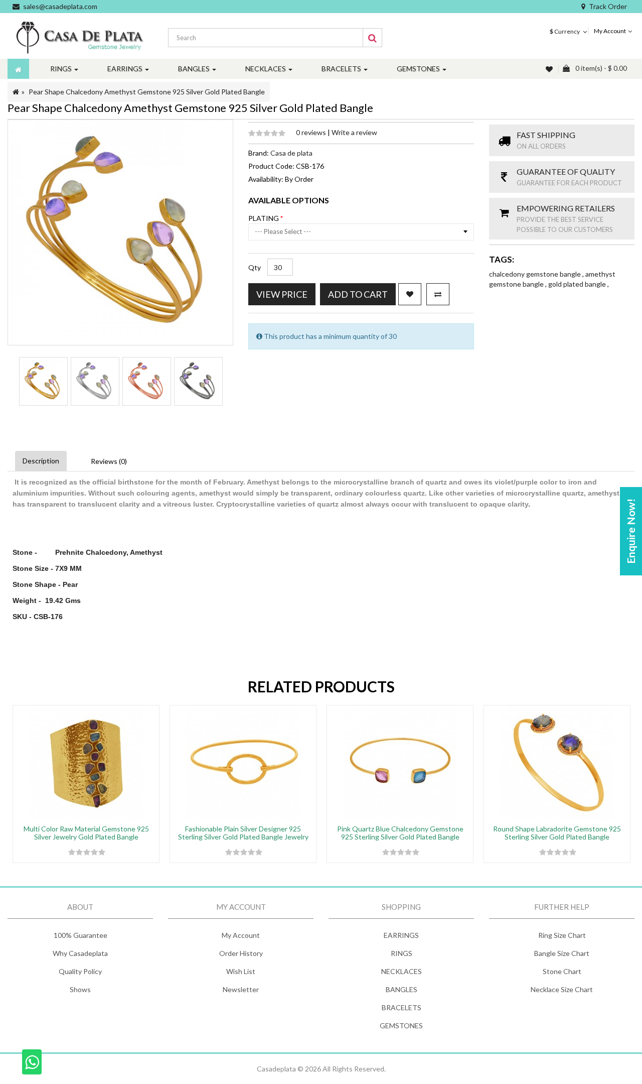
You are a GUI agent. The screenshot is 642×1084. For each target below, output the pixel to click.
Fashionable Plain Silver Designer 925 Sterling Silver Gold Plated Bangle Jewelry (243, 832)
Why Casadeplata (80, 953)
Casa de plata (291, 153)
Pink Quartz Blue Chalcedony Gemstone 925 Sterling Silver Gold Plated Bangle (400, 832)
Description (41, 460)
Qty (254, 267)
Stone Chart (562, 971)
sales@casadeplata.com (60, 6)
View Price (281, 294)
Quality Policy (80, 971)
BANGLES (401, 989)
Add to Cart (358, 294)
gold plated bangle (577, 284)
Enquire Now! (630, 531)
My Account (241, 935)
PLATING (264, 218)
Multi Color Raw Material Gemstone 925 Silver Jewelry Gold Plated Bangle (86, 832)
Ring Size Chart (562, 935)
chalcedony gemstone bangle (535, 274)
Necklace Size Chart (562, 989)
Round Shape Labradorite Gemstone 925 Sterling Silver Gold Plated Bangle (557, 832)
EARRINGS (401, 935)
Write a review (354, 132)
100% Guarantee (80, 935)
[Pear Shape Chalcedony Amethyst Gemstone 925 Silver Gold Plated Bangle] (43, 381)
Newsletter (241, 989)
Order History (241, 953)
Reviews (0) (109, 461)
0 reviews (312, 132)
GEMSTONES (401, 1025)
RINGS (401, 953)
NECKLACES (401, 971)
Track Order (608, 6)
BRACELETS (401, 1007)
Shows (80, 989)
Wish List (240, 971)
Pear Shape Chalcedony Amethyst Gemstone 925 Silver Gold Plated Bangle (147, 91)
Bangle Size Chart (561, 953)
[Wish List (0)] (550, 69)
